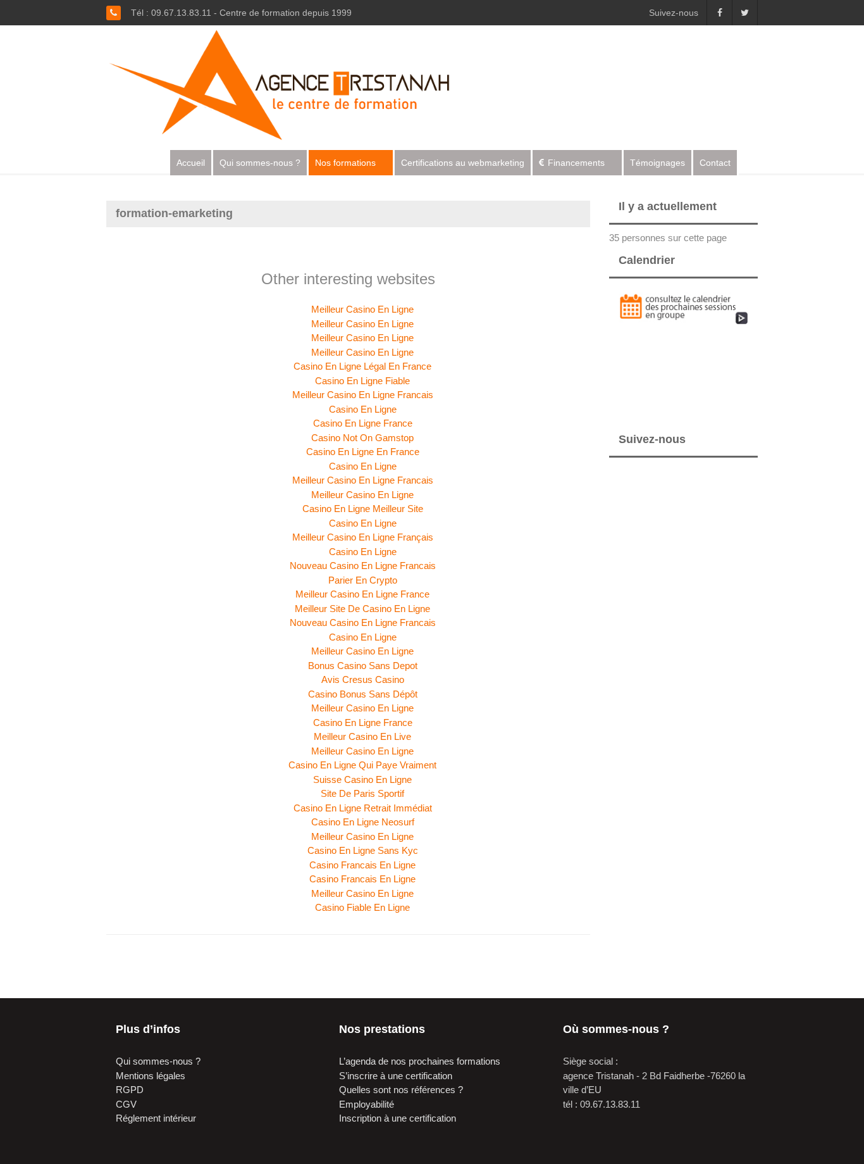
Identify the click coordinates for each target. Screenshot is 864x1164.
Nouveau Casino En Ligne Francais (363, 565)
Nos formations (345, 163)
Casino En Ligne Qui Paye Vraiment (362, 765)
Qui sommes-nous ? (259, 163)
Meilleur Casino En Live (362, 736)
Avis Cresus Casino (362, 679)
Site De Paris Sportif (362, 793)
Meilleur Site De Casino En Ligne (362, 608)
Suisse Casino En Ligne (362, 779)
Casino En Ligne (363, 409)
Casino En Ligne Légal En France (362, 366)
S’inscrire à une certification (395, 1075)
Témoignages (657, 163)
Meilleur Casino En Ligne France (362, 594)
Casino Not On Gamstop (362, 437)
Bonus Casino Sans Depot (362, 665)
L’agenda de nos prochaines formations (419, 1061)
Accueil (190, 163)
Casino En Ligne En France (362, 451)
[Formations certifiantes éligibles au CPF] (290, 83)
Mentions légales (150, 1075)
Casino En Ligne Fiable (362, 380)
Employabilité (366, 1104)
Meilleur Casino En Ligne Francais (362, 394)
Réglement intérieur (156, 1118)
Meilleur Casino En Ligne (362, 309)
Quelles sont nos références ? (401, 1089)
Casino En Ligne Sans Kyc (362, 850)
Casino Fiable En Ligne (362, 907)
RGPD (130, 1089)
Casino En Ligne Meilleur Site (362, 508)
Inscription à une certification (397, 1118)
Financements (576, 163)
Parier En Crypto (362, 580)
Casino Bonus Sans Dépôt (362, 694)
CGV (126, 1104)
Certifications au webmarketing (462, 163)
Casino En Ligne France (362, 423)
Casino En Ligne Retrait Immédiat (362, 808)
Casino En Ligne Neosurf (362, 822)
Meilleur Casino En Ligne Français (362, 537)
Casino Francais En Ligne (362, 865)
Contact (715, 163)
